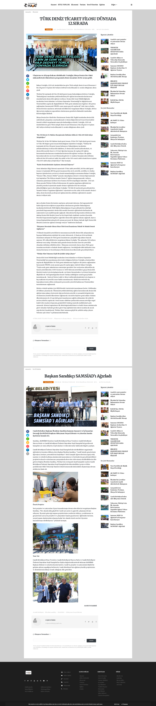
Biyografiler (120, 680)
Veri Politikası (29, 691)
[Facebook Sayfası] (26, 681)
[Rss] (41, 681)
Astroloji (119, 684)
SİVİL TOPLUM (64, 5)
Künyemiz (66, 685)
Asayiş (81, 689)
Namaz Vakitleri (103, 680)
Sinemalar (101, 689)
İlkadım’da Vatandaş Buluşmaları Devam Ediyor (117, 93)
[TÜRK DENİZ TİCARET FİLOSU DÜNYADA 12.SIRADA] (61, 52)
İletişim (65, 689)
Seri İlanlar (101, 691)
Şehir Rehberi (102, 693)
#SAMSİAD (61, 612)
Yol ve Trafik (102, 678)
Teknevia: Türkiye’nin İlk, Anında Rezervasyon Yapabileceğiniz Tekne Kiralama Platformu (118, 155)
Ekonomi (74, 5)
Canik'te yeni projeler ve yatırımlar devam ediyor (118, 42)
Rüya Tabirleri (121, 682)
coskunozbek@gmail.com (53, 329)
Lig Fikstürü (102, 684)
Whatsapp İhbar (45, 689)
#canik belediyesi (38, 612)
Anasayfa (28, 12)
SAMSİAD (43, 441)
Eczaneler (101, 682)
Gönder (91, 348)
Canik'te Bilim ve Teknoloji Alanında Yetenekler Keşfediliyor (118, 60)
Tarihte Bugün (102, 687)
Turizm (82, 5)
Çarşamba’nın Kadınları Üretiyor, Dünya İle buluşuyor (117, 137)
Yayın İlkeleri (29, 689)
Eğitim (102, 5)
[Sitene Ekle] (48, 681)
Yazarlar (66, 679)
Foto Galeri (67, 672)
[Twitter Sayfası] (28, 681)
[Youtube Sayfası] (35, 681)
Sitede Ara (120, 676)
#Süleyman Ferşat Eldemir (74, 612)
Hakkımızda (28, 687)
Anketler (119, 678)
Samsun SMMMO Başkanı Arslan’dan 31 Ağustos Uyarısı (118, 68)
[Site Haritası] (44, 681)
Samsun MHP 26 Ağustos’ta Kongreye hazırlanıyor (117, 165)
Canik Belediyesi (60, 441)
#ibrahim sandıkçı (50, 612)
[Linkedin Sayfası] (38, 681)
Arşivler (66, 682)
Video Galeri (67, 675)
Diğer (113, 5)
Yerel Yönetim (92, 5)
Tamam (125, 704)
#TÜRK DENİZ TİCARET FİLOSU (42, 318)
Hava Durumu (102, 676)
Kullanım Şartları (46, 687)
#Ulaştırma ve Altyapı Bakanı (63, 318)
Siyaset (54, 5)
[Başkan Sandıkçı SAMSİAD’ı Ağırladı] (61, 406)
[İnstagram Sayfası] (32, 681)
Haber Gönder (45, 691)
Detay (117, 704)
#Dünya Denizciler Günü (80, 318)
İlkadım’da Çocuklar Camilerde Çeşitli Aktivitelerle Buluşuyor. (118, 129)
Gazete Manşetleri (103, 695)
